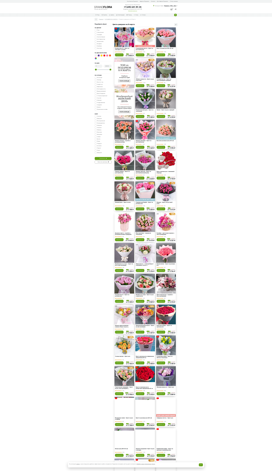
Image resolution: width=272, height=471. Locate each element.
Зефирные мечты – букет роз (165, 418)
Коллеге (99, 145)
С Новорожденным (102, 95)
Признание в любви (102, 109)
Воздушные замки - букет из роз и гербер (124, 418)
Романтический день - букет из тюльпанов (144, 110)
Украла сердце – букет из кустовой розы (122, 172)
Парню (99, 148)
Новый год (99, 84)
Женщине (99, 134)
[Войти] (176, 9)
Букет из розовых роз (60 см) (144, 418)
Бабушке (99, 125)
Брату (98, 139)
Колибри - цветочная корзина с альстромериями (165, 234)
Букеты (105, 15)
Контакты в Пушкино (132, 1)
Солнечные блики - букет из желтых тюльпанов (164, 357)
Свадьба (99, 104)
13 (143, 205)
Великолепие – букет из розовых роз (166, 264)
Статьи (143, 15)
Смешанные (100, 32)
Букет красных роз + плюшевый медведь (165, 172)
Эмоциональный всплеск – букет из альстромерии (145, 326)
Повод (130, 15)
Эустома (99, 48)
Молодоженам (101, 120)
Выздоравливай (101, 91)
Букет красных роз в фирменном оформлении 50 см (145, 357)
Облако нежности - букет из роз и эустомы (145, 80)
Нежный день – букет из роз (123, 202)
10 (143, 421)
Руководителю (101, 123)
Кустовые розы (101, 39)
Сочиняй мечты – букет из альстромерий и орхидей (164, 80)
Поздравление (101, 102)
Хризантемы (100, 41)
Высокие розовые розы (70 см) (165, 140)
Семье (98, 136)
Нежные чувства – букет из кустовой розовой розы (143, 172)
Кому (137, 15)
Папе (98, 150)
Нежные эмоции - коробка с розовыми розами (123, 141)
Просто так (100, 82)
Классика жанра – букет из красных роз (164, 326)
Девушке (99, 118)
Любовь (99, 79)
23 (122, 205)
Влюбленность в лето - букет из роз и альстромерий (124, 264)
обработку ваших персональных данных (146, 464)
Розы (98, 15)
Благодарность (101, 89)
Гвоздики (99, 43)
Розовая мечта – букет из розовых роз (122, 295)
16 (164, 175)
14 (122, 390)
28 (164, 390)
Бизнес (99, 107)
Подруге (99, 143)
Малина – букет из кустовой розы (164, 203)
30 (143, 82)
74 (143, 390)
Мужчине (99, 132)
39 (164, 51)
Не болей (99, 77)
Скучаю (99, 98)
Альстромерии (101, 37)
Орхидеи (99, 34)
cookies (78, 464)
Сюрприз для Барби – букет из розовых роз (144, 203)
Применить (102, 158)
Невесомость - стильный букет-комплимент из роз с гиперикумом (145, 264)
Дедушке (99, 152)
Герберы (99, 46)
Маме (98, 141)
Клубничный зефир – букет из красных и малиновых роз (165, 449)
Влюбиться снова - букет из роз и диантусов (145, 295)
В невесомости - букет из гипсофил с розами (122, 49)
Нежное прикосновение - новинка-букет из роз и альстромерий (122, 326)
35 (143, 51)
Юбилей (99, 100)
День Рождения (101, 93)
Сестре (99, 116)
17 (122, 267)
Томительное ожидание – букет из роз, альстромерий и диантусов (124, 388)
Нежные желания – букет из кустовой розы (143, 141)
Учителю (99, 127)
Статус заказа (174, 1)
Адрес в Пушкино (144, 1)
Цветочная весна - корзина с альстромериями (165, 295)
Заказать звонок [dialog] (132, 10)
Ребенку (99, 130)
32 (164, 144)
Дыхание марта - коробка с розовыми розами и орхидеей (123, 234)
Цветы (112, 15)
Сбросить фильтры (102, 162)
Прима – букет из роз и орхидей (165, 110)
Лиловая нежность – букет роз (165, 387)
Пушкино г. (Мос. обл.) (170, 5)
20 (123, 51)
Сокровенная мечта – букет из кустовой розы (144, 49)
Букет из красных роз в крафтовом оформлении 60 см (144, 388)
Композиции (121, 15)
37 (164, 113)
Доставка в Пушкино (162, 1)
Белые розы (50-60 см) (121, 448)
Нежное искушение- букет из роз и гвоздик (145, 449)
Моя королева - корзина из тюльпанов (143, 234)
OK (201, 464)
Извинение (100, 86)
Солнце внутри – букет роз (122, 356)
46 (164, 421)
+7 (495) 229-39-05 (132, 7)
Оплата (153, 1)
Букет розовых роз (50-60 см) (165, 48)
